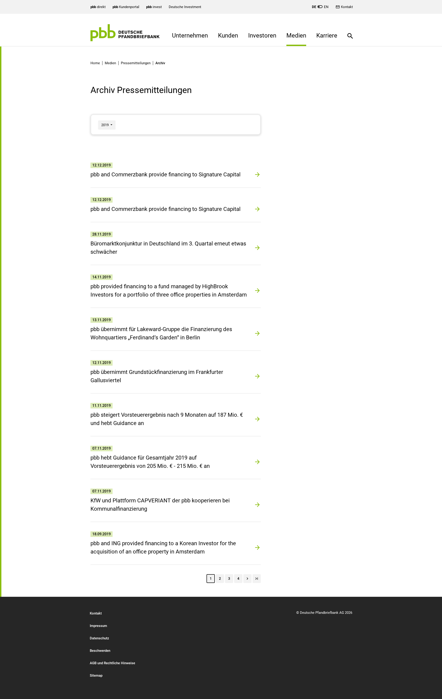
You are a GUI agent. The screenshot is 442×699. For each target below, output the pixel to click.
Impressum (98, 626)
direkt (98, 7)
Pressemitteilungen (136, 63)
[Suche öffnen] (350, 32)
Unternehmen (190, 35)
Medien (296, 35)
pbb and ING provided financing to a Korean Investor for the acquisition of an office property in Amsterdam (163, 547)
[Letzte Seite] (256, 578)
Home (95, 63)
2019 (105, 125)
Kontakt (347, 7)
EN (320, 7)
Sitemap (96, 675)
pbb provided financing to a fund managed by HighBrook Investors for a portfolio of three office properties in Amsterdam (168, 290)
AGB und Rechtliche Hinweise (112, 663)
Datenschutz (99, 638)
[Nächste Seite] (247, 578)
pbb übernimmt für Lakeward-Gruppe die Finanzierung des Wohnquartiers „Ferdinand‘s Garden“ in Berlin (161, 333)
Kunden (228, 35)
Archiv (160, 63)
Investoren (262, 35)
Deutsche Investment (185, 7)
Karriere (326, 35)
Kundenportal (126, 7)
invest (154, 7)
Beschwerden (100, 651)
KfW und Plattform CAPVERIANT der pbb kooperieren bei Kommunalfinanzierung (160, 504)
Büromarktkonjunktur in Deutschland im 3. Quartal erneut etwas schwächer (168, 247)
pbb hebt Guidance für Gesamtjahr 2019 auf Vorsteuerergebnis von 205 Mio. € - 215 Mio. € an (150, 461)
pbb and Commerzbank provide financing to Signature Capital (165, 174)
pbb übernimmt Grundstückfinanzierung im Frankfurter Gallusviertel (156, 376)
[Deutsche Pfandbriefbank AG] (125, 32)
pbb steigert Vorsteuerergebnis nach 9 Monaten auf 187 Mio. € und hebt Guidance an (166, 419)
